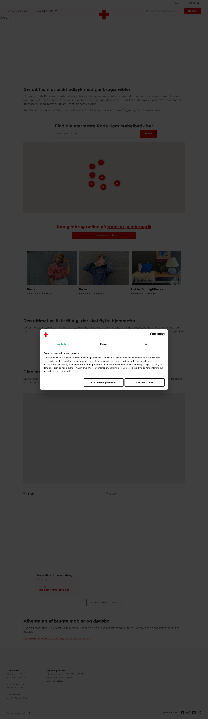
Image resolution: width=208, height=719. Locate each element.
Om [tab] (146, 344)
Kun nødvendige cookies (103, 382)
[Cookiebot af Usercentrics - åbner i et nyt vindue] (152, 334)
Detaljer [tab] (104, 344)
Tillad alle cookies (144, 382)
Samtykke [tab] (62, 344)
